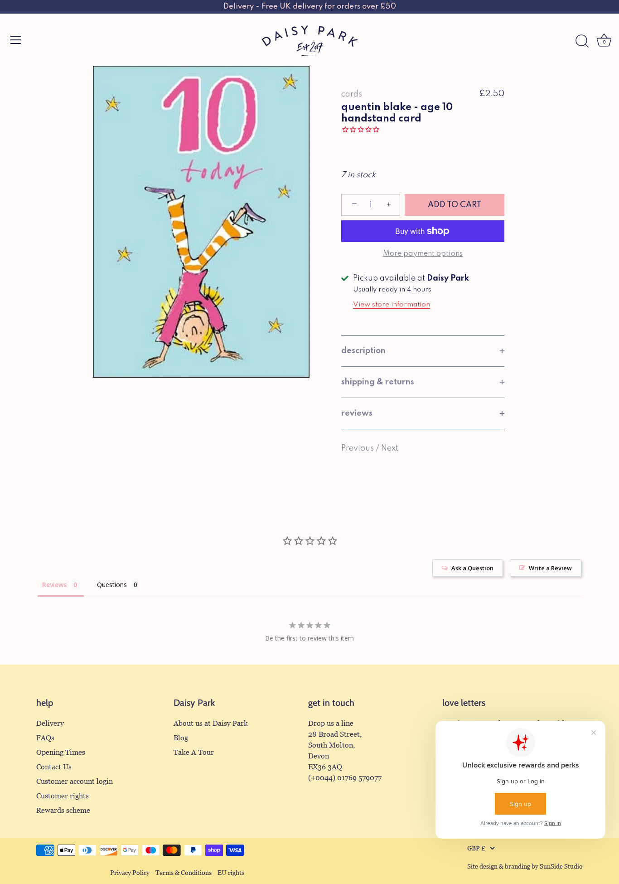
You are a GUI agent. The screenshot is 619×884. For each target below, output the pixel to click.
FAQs (45, 737)
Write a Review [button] (550, 568)
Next (389, 448)
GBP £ (476, 848)
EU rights (231, 872)
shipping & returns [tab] (377, 382)
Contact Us (54, 767)
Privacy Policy (130, 872)
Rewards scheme (63, 810)
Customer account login (74, 781)
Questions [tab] (112, 584)
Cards (351, 94)
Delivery (50, 723)
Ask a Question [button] (472, 568)
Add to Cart (454, 205)
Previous (358, 448)
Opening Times (60, 752)
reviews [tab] (356, 413)
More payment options (423, 253)
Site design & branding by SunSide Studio (525, 866)
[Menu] (16, 40)
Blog (181, 737)
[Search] (582, 41)
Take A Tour (194, 752)
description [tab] (363, 351)
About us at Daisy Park (211, 723)
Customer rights (62, 796)
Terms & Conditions (183, 872)
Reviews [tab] (54, 584)
